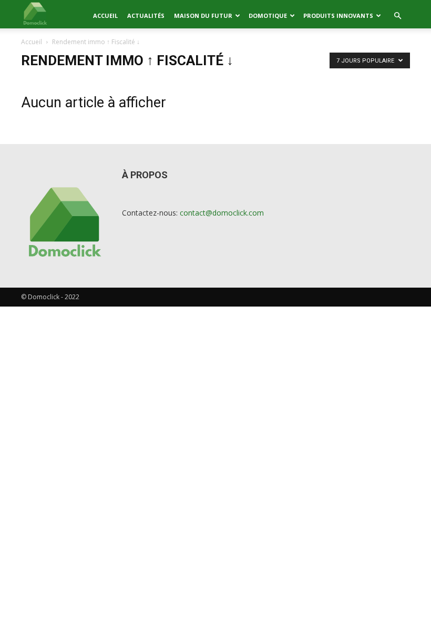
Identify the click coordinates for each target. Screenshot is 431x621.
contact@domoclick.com (222, 213)
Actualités (146, 15)
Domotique (268, 15)
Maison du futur (203, 15)
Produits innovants (338, 15)
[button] (397, 16)
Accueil (105, 15)
